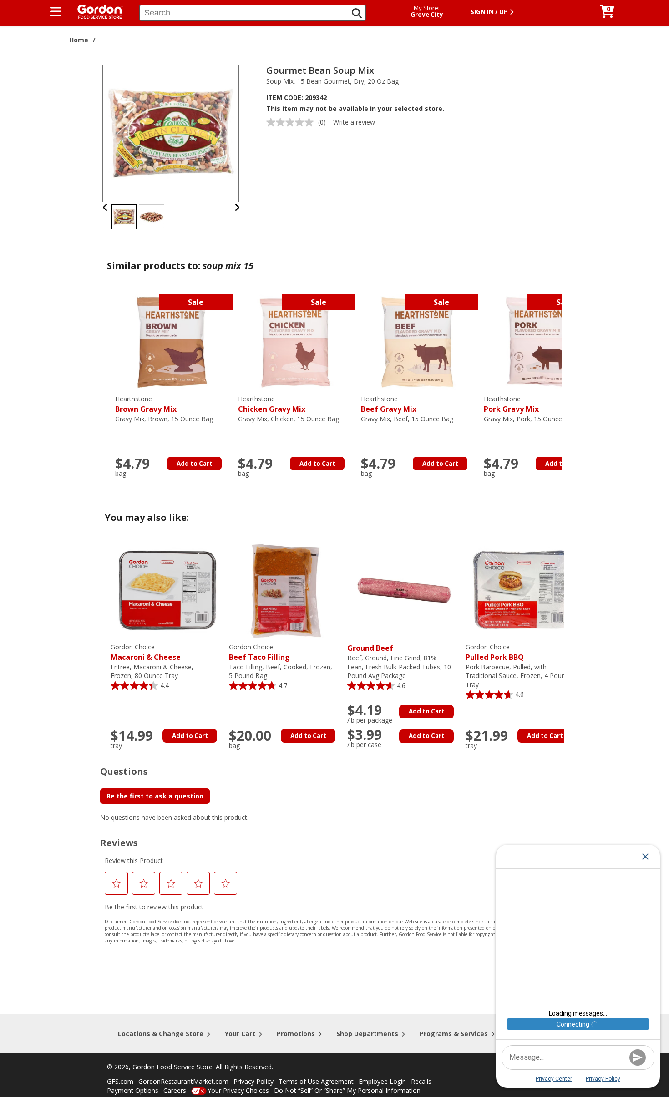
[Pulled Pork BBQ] (522, 589)
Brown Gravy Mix (146, 404)
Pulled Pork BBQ (495, 652)
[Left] (105, 207)
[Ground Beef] (404, 589)
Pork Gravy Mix (511, 404)
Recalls (421, 1081)
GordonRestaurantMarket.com (183, 1081)
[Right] (237, 207)
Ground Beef (370, 648)
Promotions (296, 1033)
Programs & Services (454, 1033)
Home (78, 39)
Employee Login (382, 1081)
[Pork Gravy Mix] (540, 341)
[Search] (357, 13)
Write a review (354, 122)
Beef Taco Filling (259, 652)
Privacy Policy (253, 1081)
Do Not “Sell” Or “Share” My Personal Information (347, 1090)
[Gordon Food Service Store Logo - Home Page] (95, 10)
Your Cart (240, 1033)
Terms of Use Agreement (316, 1081)
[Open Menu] (55, 11)
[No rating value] (292, 122)
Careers (174, 1090)
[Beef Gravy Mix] (417, 341)
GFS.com (120, 1081)
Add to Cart (195, 463)
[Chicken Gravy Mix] (295, 341)
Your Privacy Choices (238, 1090)
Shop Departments (367, 1033)
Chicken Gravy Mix (271, 404)
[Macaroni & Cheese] (167, 589)
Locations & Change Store (160, 1033)
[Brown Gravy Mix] (172, 341)
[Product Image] (171, 133)
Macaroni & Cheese (146, 652)
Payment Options (132, 1090)
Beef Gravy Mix (388, 404)
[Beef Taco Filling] (285, 589)
